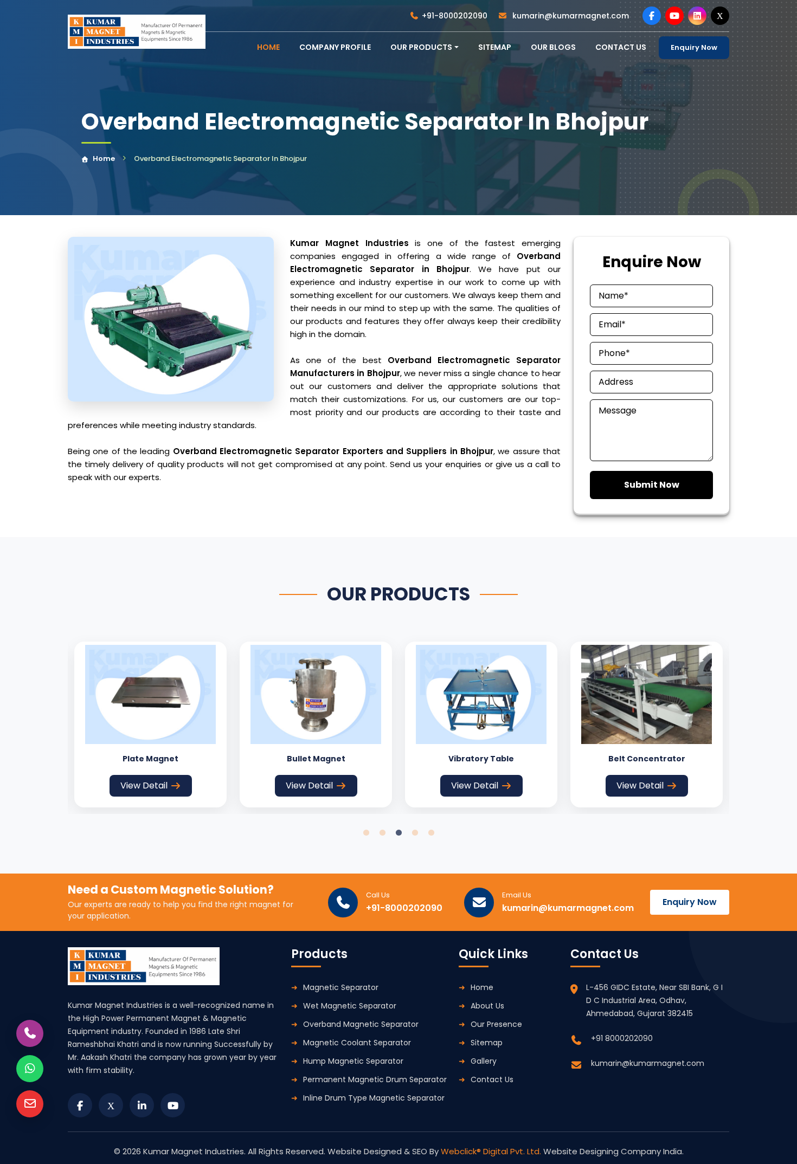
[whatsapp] (29, 1068)
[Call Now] (29, 1033)
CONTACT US (620, 47)
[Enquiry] (29, 1103)
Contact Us (492, 1079)
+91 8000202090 (622, 1038)
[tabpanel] (150, 724)
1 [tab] (366, 832)
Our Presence (496, 1024)
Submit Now (651, 484)
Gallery (484, 1061)
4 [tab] (414, 832)
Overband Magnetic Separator (361, 1024)
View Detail (144, 785)
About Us (487, 1005)
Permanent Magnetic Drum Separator (375, 1079)
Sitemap (494, 47)
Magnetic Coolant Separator (357, 1042)
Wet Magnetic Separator (349, 1005)
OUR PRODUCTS (421, 47)
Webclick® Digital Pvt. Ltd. (492, 1151)
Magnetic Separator (340, 987)
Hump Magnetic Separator (353, 1061)
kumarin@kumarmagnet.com (569, 15)
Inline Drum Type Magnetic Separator (374, 1097)
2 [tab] (382, 832)
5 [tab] (431, 832)
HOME (268, 47)
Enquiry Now (694, 47)
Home (104, 158)
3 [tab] (398, 832)
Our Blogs (553, 47)
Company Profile (335, 47)
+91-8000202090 (454, 15)
